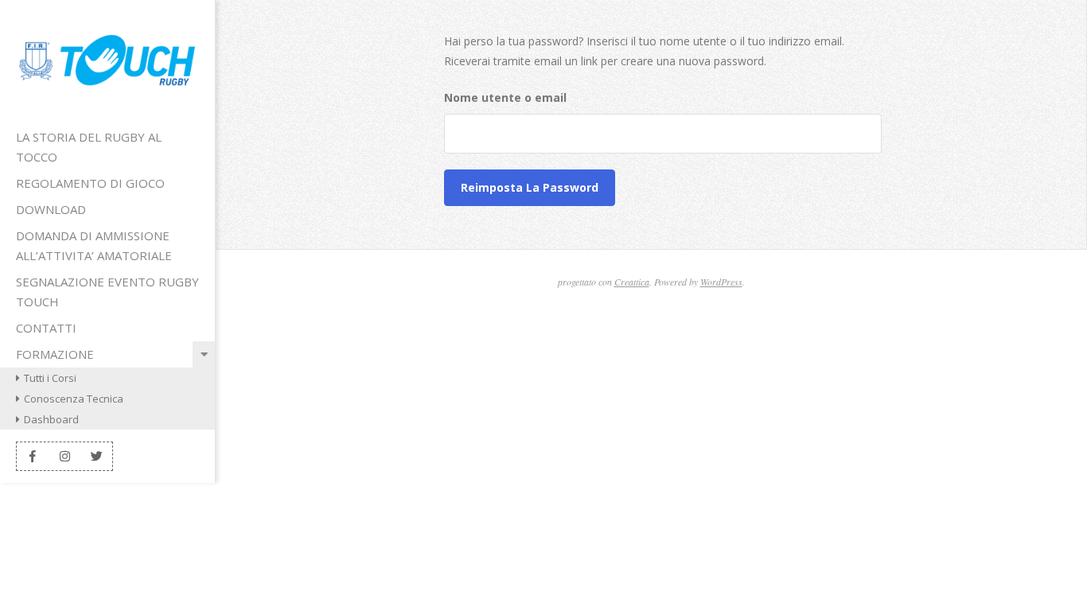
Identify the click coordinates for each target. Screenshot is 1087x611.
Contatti (46, 328)
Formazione (55, 354)
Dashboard (51, 419)
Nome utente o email (505, 97)
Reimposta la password (529, 187)
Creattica (631, 281)
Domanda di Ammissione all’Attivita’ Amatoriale (94, 245)
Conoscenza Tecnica (73, 398)
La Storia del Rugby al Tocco (89, 147)
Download (51, 209)
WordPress (721, 281)
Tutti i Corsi (50, 378)
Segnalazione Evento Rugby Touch (107, 291)
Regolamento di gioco (90, 183)
